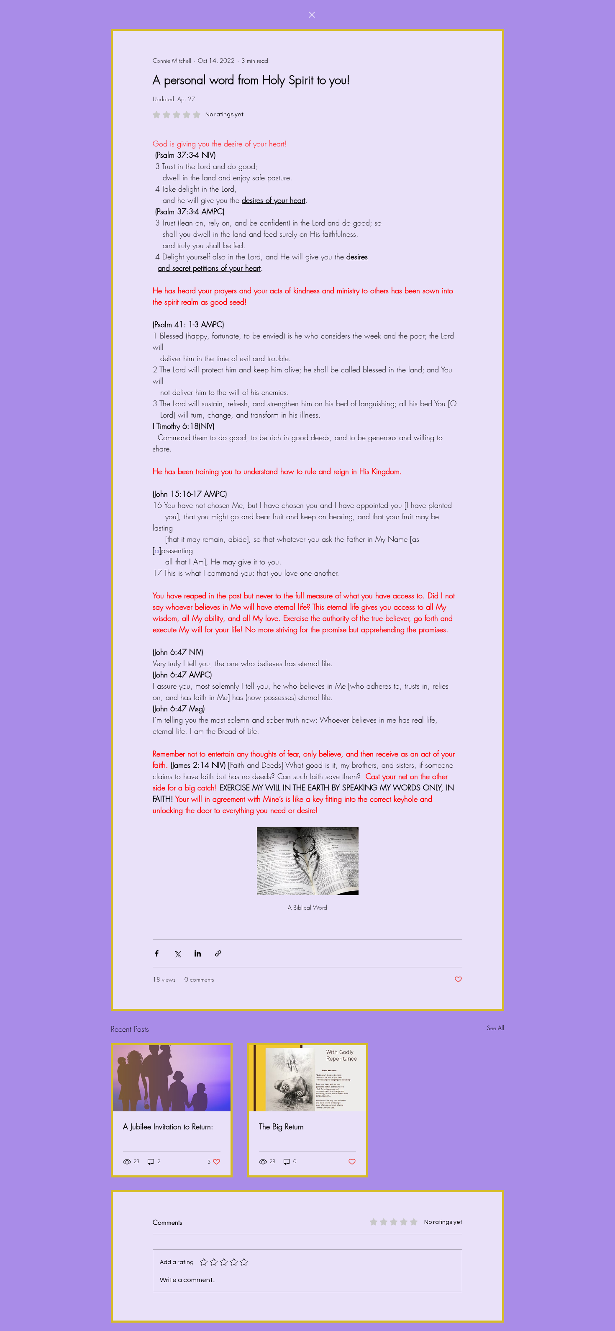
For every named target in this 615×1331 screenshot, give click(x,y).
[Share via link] (218, 953)
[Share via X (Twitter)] (177, 953)
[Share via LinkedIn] (198, 953)
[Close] (311, 14)
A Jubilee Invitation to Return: (168, 1126)
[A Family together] (172, 1078)
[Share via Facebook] (157, 953)
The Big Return (281, 1126)
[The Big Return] (307, 1078)
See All (495, 1028)
